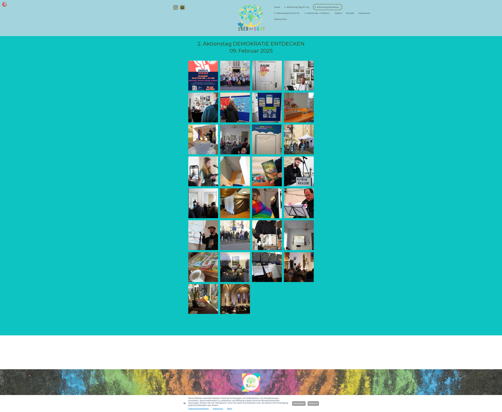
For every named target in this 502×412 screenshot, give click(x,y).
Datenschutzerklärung (198, 409)
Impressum (218, 409)
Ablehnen (313, 403)
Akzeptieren (298, 403)
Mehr (229, 409)
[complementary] (4, 4)
